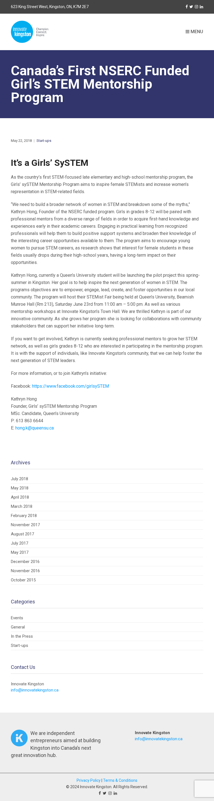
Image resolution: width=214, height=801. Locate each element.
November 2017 (25, 524)
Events (17, 617)
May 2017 (19, 552)
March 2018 (21, 506)
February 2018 (24, 515)
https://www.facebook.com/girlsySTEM (70, 386)
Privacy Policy (89, 780)
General (18, 627)
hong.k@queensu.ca (34, 428)
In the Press (22, 636)
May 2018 (19, 488)
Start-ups (44, 141)
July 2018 (19, 478)
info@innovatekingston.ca (35, 690)
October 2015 (23, 579)
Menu (196, 31)
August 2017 (22, 534)
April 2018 (20, 497)
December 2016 (25, 561)
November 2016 (25, 570)
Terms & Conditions (120, 780)
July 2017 (19, 543)
